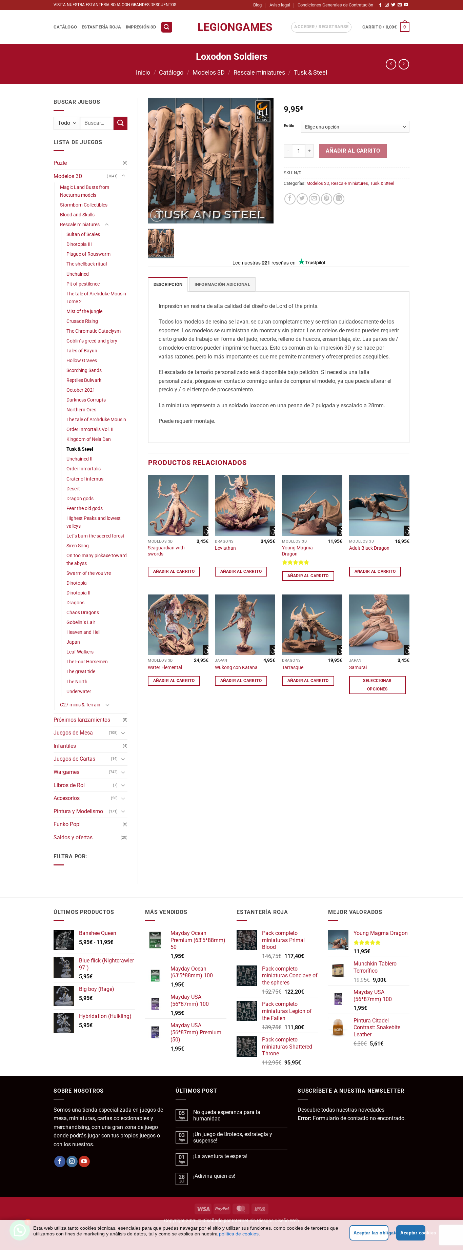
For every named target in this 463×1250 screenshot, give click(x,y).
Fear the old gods (84, 508)
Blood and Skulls (77, 215)
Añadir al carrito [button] (174, 571)
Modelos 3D (209, 72)
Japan (73, 642)
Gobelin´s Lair (80, 622)
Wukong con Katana (236, 667)
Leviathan (225, 548)
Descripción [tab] (168, 284)
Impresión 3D (141, 27)
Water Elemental (165, 667)
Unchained (77, 274)
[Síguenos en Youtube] (406, 5)
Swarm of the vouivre (88, 573)
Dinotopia (76, 583)
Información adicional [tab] (222, 284)
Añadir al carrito (353, 151)
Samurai (358, 667)
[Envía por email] (314, 198)
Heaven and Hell (83, 632)
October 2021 (80, 390)
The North (76, 682)
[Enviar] (120, 123)
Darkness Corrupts (86, 400)
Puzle (60, 163)
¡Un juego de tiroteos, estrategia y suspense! (232, 1137)
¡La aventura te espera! (220, 1156)
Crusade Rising (82, 321)
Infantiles (65, 746)
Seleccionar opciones (377, 684)
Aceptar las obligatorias (371, 1232)
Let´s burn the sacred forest (95, 536)
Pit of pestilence (83, 284)
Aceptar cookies (412, 1232)
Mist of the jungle (84, 311)
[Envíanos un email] (400, 5)
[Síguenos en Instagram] (387, 5)
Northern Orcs (81, 410)
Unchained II (79, 459)
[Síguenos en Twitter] (393, 5)
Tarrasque (292, 667)
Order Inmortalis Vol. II (90, 429)
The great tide (80, 672)
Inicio (143, 72)
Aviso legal (279, 4)
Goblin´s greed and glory (91, 341)
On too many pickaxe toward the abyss (96, 559)
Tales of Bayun (81, 351)
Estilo (289, 125)
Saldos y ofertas (73, 837)
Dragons (75, 603)
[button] (166, 27)
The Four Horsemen (87, 662)
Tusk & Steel (310, 72)
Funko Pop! (67, 824)
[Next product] (391, 64)
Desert (73, 489)
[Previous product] (404, 64)
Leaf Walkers (80, 652)
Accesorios (67, 798)
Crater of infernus (84, 479)
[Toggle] (123, 176)
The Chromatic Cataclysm (93, 331)
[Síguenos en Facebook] (380, 5)
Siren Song (77, 546)
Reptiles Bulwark (83, 380)
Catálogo (65, 27)
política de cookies (239, 1233)
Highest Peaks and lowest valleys (93, 522)
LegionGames (231, 27)
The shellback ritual (86, 264)
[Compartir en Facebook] (290, 198)
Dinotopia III (79, 244)
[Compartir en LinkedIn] (338, 198)
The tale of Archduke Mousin (96, 420)
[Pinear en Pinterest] (326, 198)
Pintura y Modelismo (78, 811)
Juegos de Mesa (73, 732)
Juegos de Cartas (74, 759)
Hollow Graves (81, 361)
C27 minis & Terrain (80, 705)
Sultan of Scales (83, 234)
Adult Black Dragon (369, 548)
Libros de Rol (69, 785)
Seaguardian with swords (166, 551)
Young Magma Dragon (297, 551)
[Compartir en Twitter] (302, 198)
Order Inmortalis (83, 469)
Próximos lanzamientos (82, 720)
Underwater (78, 692)
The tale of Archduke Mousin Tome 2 (96, 298)
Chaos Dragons (82, 613)
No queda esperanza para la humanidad (226, 1115)
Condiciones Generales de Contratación (335, 4)
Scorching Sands (84, 370)
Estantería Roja (101, 27)
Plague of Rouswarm (88, 254)
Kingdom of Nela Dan (88, 439)
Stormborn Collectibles (83, 205)
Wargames (66, 772)
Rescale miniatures (259, 72)
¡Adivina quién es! (214, 1176)
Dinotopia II (78, 593)
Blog (257, 4)
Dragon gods (80, 499)
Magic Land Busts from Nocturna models (84, 191)
